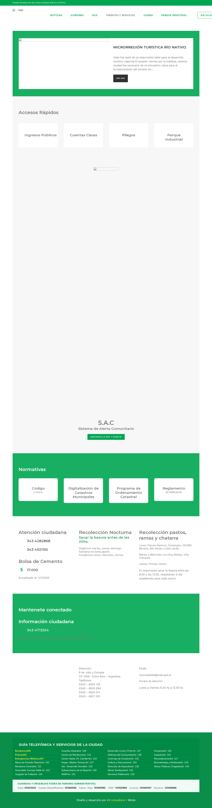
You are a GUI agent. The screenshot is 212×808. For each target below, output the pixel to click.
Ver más (120, 80)
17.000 (32, 570)
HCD (94, 15)
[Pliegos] (128, 129)
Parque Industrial (174, 15)
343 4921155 (37, 549)
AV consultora (116, 800)
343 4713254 (38, 630)
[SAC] (106, 291)
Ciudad (148, 15)
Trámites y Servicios (120, 15)
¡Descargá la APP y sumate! (106, 437)
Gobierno (77, 15)
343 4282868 (38, 541)
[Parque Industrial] (174, 129)
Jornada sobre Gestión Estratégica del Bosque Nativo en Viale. (151, 47)
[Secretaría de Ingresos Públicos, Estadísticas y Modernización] (35, 135)
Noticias (56, 15)
